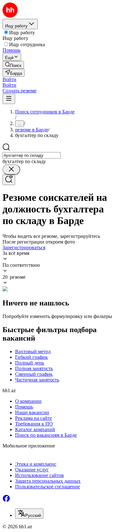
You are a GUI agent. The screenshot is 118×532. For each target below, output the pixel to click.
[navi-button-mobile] (9, 99)
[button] (9, 79)
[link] (13, 65)
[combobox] (32, 155)
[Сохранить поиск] (9, 180)
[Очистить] (11, 169)
